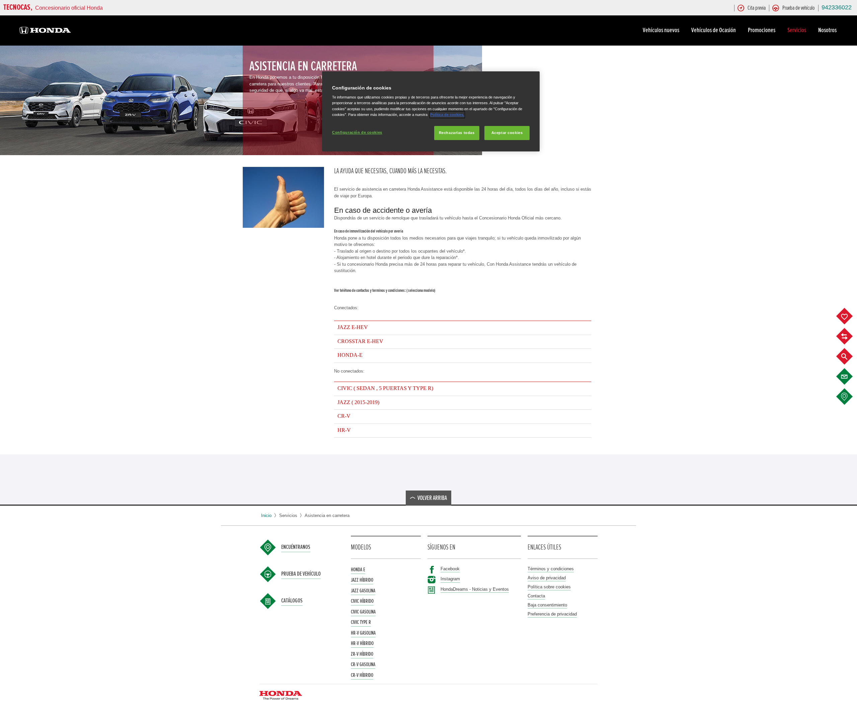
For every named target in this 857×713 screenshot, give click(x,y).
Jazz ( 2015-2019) (358, 402)
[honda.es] (45, 31)
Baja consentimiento (547, 604)
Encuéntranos (295, 547)
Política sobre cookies (549, 586)
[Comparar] (849, 336)
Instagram (450, 578)
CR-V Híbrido (362, 675)
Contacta (536, 595)
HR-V (344, 430)
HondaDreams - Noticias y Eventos (475, 589)
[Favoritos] (849, 316)
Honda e (358, 569)
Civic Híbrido (362, 601)
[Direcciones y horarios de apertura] (849, 396)
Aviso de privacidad (547, 577)
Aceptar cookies (507, 133)
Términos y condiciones (551, 568)
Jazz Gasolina (363, 590)
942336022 (837, 7)
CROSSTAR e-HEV (360, 341)
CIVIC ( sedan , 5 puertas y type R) (385, 388)
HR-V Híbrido (362, 643)
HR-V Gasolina (363, 633)
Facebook (450, 568)
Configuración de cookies (357, 132)
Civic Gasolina (363, 611)
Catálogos (292, 601)
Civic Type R (361, 622)
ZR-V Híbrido (362, 654)
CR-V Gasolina (363, 664)
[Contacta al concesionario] (849, 376)
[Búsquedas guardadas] (849, 356)
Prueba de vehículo (301, 574)
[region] (431, 111)
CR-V (343, 416)
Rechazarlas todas (457, 133)
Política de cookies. (447, 115)
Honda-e (350, 355)
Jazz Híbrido (362, 580)
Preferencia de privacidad (552, 614)
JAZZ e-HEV (352, 327)
